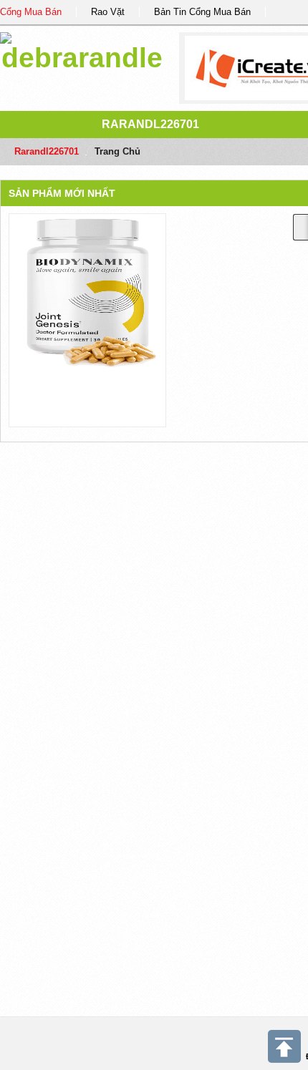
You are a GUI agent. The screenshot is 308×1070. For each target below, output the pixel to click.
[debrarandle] (82, 49)
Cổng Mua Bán (31, 11)
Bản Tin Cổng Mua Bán (202, 11)
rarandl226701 (150, 124)
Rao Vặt (108, 11)
